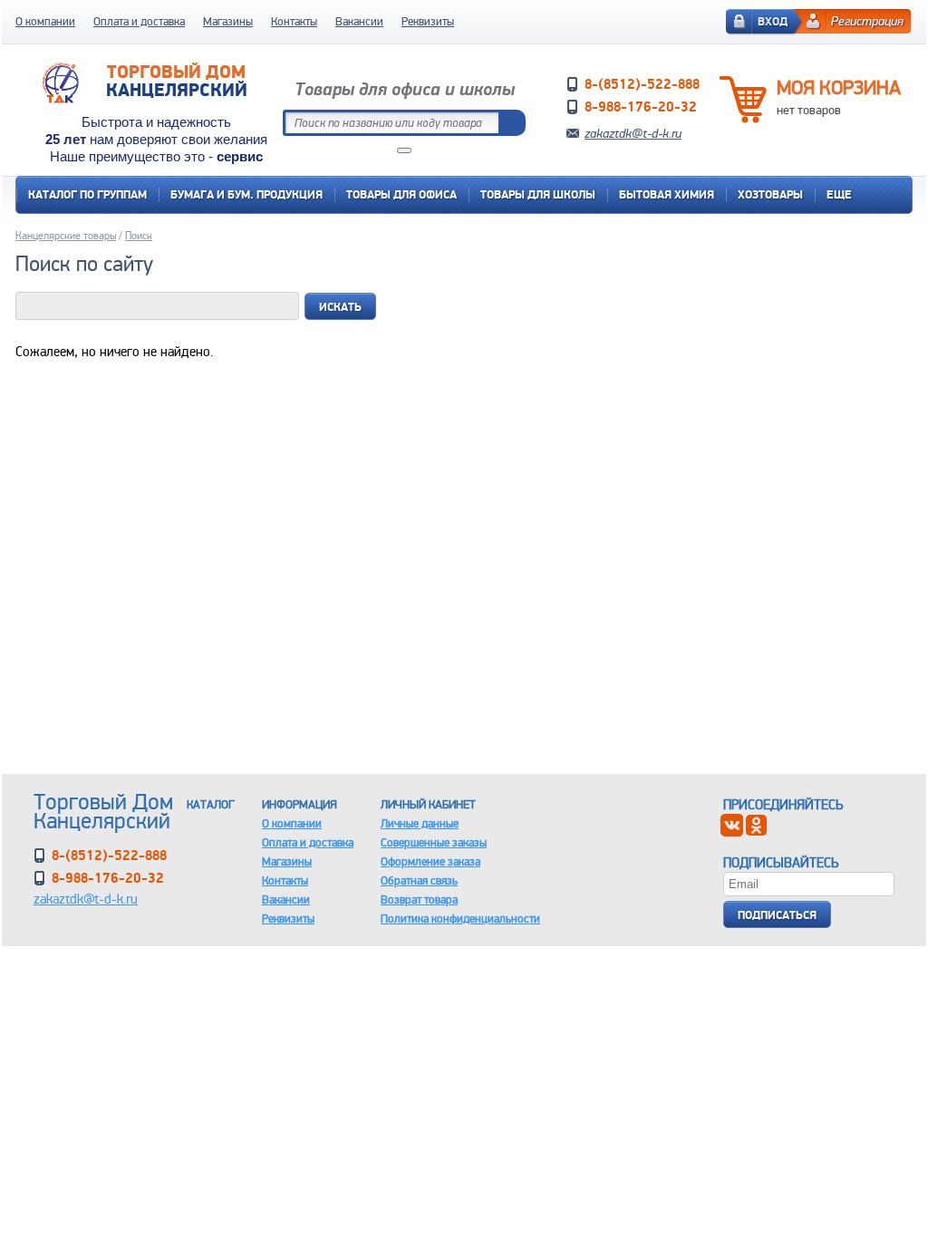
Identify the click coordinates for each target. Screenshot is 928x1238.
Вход (773, 21)
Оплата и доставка (139, 21)
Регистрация (867, 21)
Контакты (294, 21)
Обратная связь (419, 880)
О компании (45, 21)
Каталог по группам (87, 194)
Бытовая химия (666, 194)
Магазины (228, 21)
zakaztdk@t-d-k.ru (633, 133)
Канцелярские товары (65, 235)
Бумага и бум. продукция (246, 194)
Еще (839, 194)
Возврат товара (419, 899)
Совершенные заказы (434, 842)
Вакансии (359, 21)
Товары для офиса (401, 194)
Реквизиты (427, 21)
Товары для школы (537, 194)
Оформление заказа (430, 861)
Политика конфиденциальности (460, 918)
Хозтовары (770, 194)
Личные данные (420, 823)
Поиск (138, 235)
